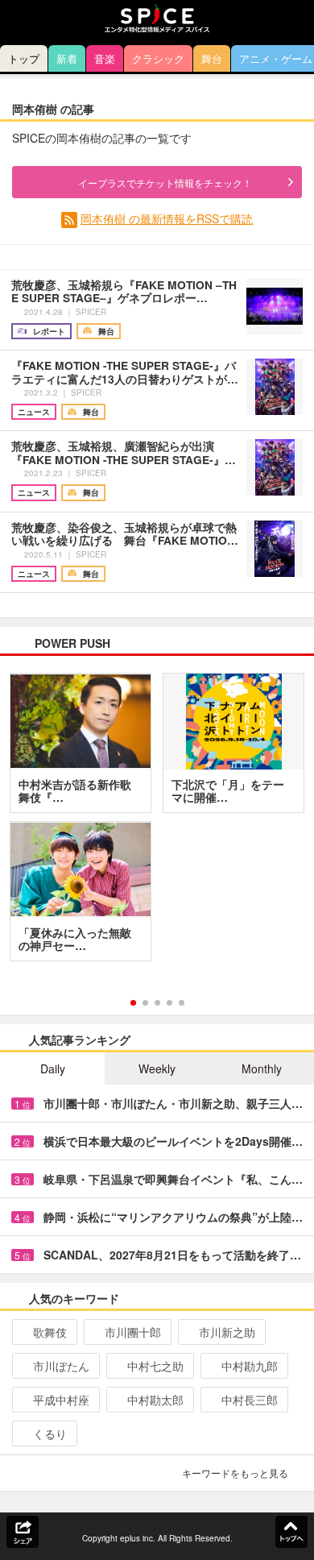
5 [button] (181, 1003)
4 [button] (169, 1003)
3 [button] (157, 1003)
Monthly (262, 1068)
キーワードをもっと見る (235, 1472)
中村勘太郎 (155, 1400)
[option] (157, 822)
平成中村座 (61, 1400)
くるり (50, 1433)
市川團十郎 (133, 1332)
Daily (52, 1068)
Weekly (157, 1068)
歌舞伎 (50, 1332)
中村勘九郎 (249, 1366)
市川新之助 (227, 1332)
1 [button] (133, 1003)
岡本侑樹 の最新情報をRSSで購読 (167, 218)
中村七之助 (155, 1366)
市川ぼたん (61, 1366)
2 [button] (145, 1003)
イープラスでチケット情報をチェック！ (165, 182)
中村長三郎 (249, 1400)
